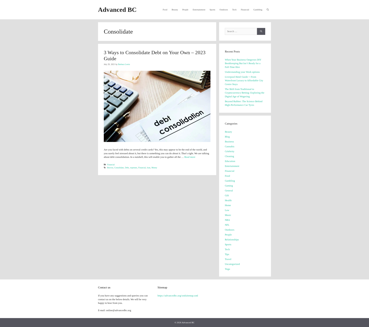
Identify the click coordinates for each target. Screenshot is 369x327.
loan (148, 167)
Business (229, 141)
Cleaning (229, 156)
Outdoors (224, 10)
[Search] (261, 31)
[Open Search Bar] (267, 10)
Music (228, 215)
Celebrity (229, 151)
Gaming (229, 185)
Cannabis (229, 146)
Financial (245, 10)
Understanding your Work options (242, 72)
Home (228, 205)
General (229, 190)
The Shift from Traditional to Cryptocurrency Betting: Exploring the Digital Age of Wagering (244, 93)
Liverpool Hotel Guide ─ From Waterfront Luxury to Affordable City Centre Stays (244, 81)
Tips (227, 254)
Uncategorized (232, 264)
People (185, 10)
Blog (227, 136)
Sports (212, 10)
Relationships (232, 239)
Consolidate (119, 167)
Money (154, 167)
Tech (234, 10)
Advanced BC (117, 9)
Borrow (110, 167)
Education (230, 161)
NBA (227, 220)
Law (227, 210)
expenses (133, 167)
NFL (227, 225)
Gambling (257, 10)
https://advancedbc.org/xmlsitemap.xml (178, 295)
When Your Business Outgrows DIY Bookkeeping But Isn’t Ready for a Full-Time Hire (243, 63)
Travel (228, 259)
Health (228, 200)
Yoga (227, 269)
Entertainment (199, 10)
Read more (189, 157)
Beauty (175, 10)
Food (165, 10)
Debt (127, 167)
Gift (227, 195)
